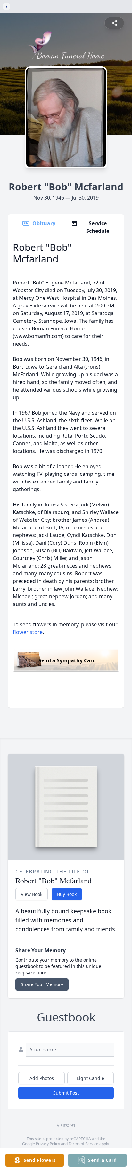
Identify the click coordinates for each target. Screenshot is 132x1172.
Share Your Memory (42, 984)
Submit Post (66, 1093)
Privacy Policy (48, 1143)
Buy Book (67, 894)
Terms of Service (83, 1143)
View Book (31, 894)
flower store (28, 632)
